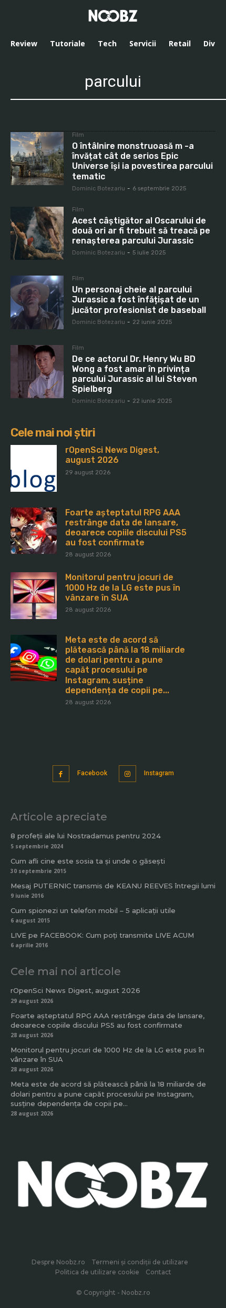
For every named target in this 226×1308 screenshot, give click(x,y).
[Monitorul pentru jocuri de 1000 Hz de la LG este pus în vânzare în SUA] (34, 595)
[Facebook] (61, 774)
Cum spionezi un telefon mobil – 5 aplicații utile (93, 910)
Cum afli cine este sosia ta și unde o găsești (88, 861)
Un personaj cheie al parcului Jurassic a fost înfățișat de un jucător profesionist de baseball (139, 300)
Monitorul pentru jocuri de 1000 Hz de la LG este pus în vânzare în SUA (122, 587)
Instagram (159, 773)
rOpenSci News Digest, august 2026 (112, 455)
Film (78, 135)
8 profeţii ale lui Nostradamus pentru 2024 (86, 836)
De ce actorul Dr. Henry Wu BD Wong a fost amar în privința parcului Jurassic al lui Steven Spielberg (134, 374)
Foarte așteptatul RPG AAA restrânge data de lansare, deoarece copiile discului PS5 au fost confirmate (126, 528)
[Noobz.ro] (113, 16)
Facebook (92, 773)
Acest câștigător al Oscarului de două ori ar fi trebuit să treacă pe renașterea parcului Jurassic (141, 231)
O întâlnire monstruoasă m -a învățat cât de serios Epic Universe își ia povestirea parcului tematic (142, 161)
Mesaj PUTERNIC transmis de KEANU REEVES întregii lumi (113, 885)
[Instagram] (127, 774)
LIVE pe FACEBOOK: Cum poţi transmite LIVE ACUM (102, 935)
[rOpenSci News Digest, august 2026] (34, 468)
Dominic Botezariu (98, 188)
